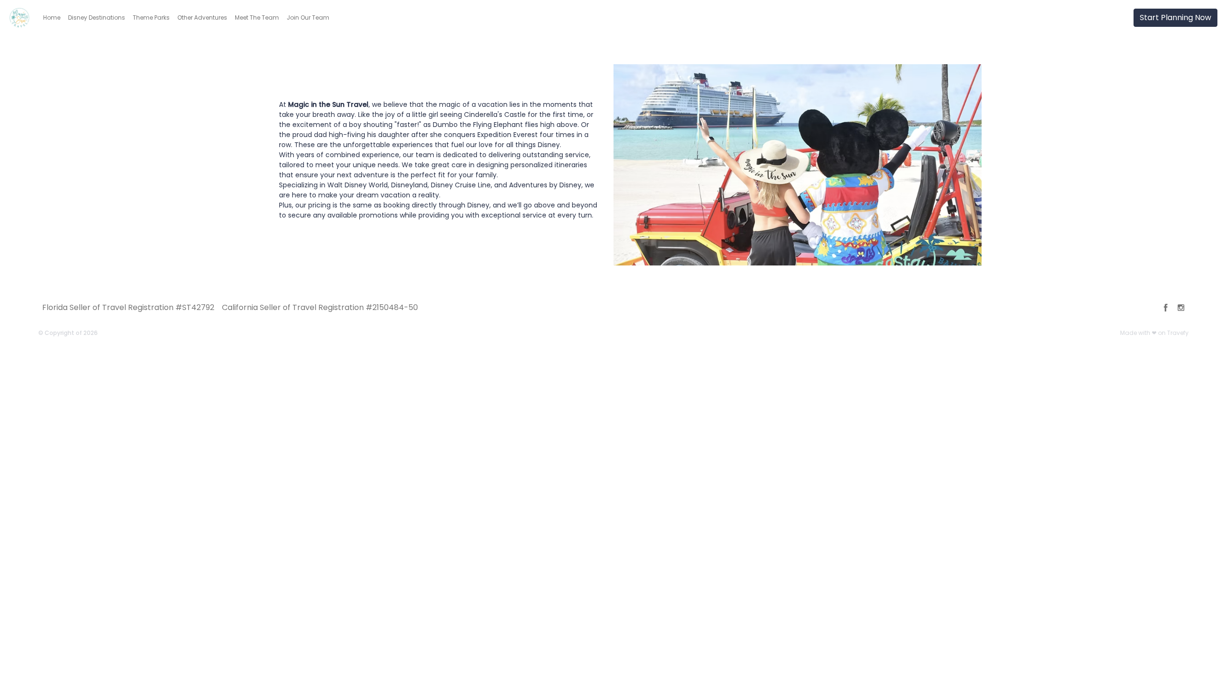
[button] (51, 18)
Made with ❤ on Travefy (1154, 333)
